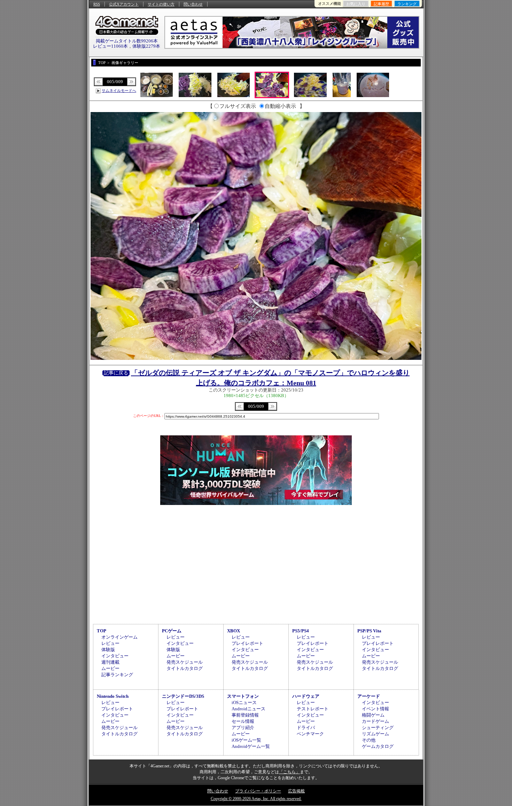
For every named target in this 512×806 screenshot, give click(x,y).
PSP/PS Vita (369, 630)
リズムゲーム (375, 733)
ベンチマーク (310, 733)
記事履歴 (381, 4)
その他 (368, 740)
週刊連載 (110, 662)
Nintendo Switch (113, 696)
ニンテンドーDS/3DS (183, 696)
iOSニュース (244, 702)
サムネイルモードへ (119, 90)
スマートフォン (243, 696)
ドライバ (306, 727)
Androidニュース (248, 708)
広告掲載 (296, 791)
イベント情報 (375, 708)
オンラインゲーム (119, 637)
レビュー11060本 (110, 46)
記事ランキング (117, 674)
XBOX (233, 630)
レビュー (110, 643)
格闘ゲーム (373, 715)
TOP (101, 630)
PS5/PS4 (300, 630)
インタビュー (115, 655)
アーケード (368, 696)
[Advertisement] (256, 563)
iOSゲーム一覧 (246, 740)
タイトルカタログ (184, 668)
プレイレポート (247, 643)
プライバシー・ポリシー (258, 791)
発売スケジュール (184, 662)
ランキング (407, 4)
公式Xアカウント (124, 4)
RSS (96, 4)
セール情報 (243, 721)
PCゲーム (171, 630)
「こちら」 (289, 771)
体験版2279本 (146, 46)
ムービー (110, 668)
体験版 (108, 649)
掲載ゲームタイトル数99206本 (127, 41)
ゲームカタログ (378, 746)
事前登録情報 (245, 715)
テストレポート (312, 708)
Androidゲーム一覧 (251, 746)
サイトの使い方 (161, 4)
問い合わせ (193, 4)
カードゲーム (375, 721)
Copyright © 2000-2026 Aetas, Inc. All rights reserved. (256, 798)
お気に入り (355, 4)
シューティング (378, 727)
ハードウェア (305, 696)
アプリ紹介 (243, 727)
